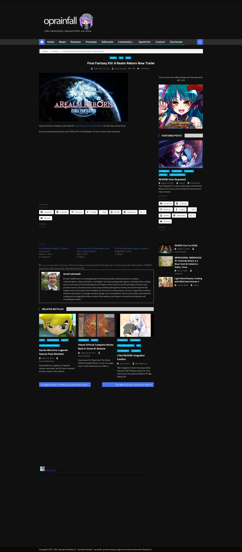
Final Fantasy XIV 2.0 (107, 265)
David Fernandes (84, 356)
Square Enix (43, 268)
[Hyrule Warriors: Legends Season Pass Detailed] (57, 325)
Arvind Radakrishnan (46, 361)
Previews (91, 42)
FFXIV (71, 265)
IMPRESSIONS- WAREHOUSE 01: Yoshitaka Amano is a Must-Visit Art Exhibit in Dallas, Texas (188, 262)
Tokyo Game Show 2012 (74, 268)
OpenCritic (145, 42)
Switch (163, 175)
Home (50, 42)
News (62, 42)
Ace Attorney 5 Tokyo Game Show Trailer (133, 384)
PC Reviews (123, 351)
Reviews (76, 42)
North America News (49, 345)
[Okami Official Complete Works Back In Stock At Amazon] (96, 325)
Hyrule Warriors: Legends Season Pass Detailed (53, 352)
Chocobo (64, 265)
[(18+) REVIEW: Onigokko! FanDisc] (135, 325)
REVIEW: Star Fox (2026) (186, 245)
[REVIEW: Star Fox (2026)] (166, 249)
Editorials (107, 42)
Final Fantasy (79, 265)
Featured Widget (125, 345)
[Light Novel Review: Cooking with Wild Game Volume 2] (166, 282)
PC (121, 58)
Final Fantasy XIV (91, 265)
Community (125, 42)
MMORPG (148, 265)
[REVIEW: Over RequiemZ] (181, 154)
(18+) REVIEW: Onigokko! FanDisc (131, 357)
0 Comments (195, 183)
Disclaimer (176, 42)
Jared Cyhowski (120, 68)
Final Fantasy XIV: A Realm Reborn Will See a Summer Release (93, 250)
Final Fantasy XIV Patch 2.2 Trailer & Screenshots (54, 250)
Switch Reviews (177, 175)
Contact (160, 42)
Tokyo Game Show (56, 268)
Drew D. (196, 285)
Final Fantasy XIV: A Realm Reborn (130, 265)
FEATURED (135, 340)
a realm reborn (54, 265)
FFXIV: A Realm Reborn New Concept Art (131, 248)
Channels (84, 340)
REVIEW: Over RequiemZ (172, 179)
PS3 (128, 58)
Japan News (53, 340)
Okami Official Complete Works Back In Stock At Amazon (95, 346)
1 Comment (144, 68)
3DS (42, 340)
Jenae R (182, 183)
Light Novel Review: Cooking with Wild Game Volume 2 (188, 280)
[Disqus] (96, 425)
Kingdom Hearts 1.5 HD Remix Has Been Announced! (65, 384)
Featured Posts (172, 135)
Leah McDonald (180, 252)
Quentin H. (179, 273)
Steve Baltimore (141, 363)
